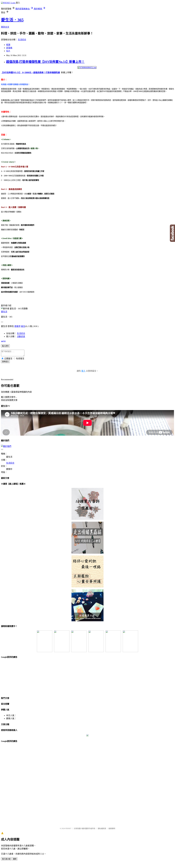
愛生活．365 (12, 20)
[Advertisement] (20, 677)
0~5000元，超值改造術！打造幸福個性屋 (40, 72)
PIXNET (68, 828)
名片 (8, 51)
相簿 (8, 45)
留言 (23, 326)
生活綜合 (22, 40)
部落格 (9, 48)
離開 (14, 859)
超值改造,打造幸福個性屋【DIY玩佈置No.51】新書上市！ (45, 61)
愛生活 (4, 312)
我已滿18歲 (6, 859)
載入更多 (5, 346)
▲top (3, 341)
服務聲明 (112, 828)
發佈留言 (5, 362)
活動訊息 (21, 336)
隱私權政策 (102, 828)
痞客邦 (17, 326)
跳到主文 (5, 27)
